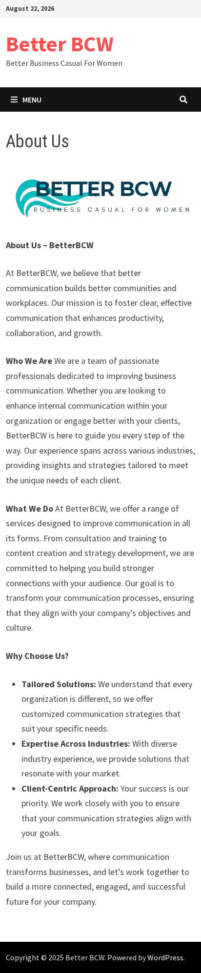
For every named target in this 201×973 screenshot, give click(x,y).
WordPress (165, 957)
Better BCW (60, 43)
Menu (31, 99)
